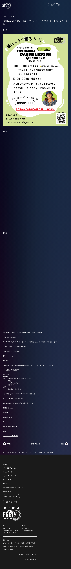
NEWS (5, 464)
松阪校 (28, 543)
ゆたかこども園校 (8, 543)
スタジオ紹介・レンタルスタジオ (13, 487)
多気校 (22, 543)
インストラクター (8, 472)
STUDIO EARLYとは (9, 468)
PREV (9, 444)
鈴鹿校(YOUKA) (19, 546)
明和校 (5, 549)
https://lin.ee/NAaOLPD (10, 436)
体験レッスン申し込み (11, 496)
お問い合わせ (7, 491)
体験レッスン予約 (56, 4)
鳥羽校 (31, 546)
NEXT (62, 444)
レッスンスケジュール (9, 476)
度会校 (17, 543)
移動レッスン (7, 483)
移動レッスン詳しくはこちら (28, 554)
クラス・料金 (7, 479)
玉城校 (33, 543)
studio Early (33, 559)
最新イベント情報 (11, 502)
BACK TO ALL (35, 444)
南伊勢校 (11, 549)
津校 (26, 546)
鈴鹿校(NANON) (8, 546)
